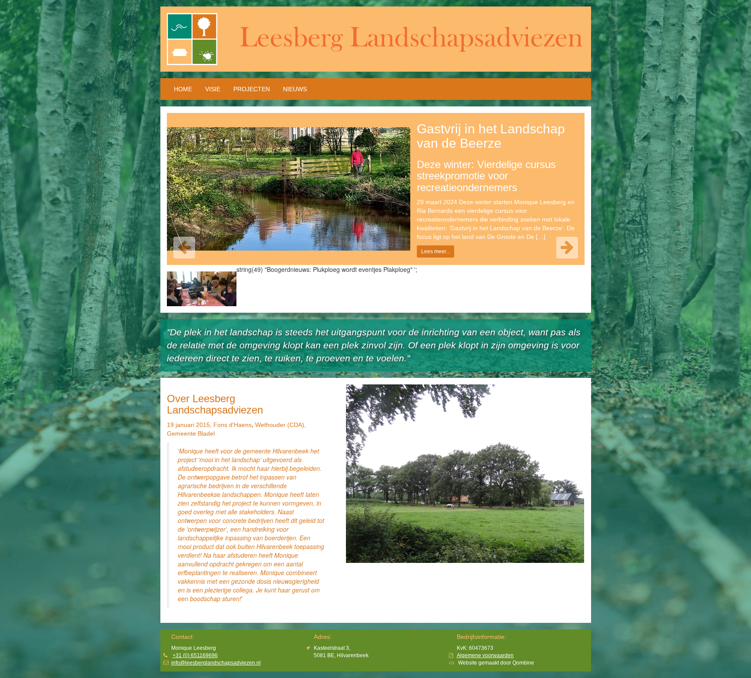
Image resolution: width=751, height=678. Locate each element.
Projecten (251, 89)
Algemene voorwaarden (485, 655)
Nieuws (295, 89)
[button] (184, 247)
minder (253, 598)
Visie (212, 89)
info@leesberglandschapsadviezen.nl (216, 663)
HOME (183, 89)
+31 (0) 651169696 (195, 655)
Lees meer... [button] (435, 251)
